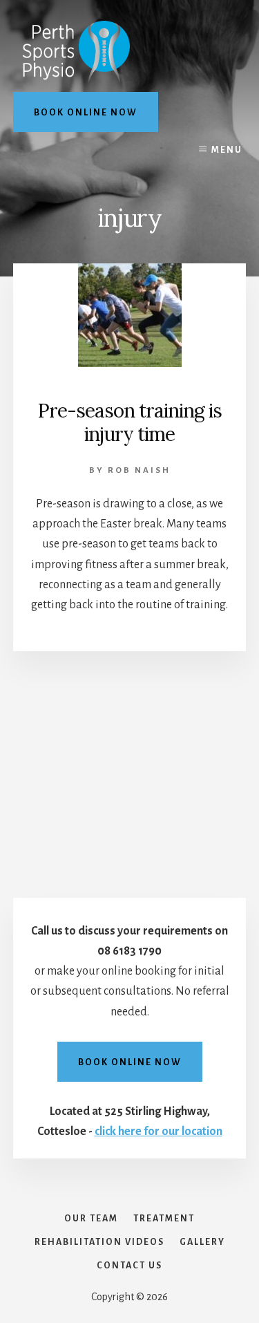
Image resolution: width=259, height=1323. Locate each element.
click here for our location (158, 1131)
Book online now (85, 113)
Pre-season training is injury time (129, 422)
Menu (226, 150)
